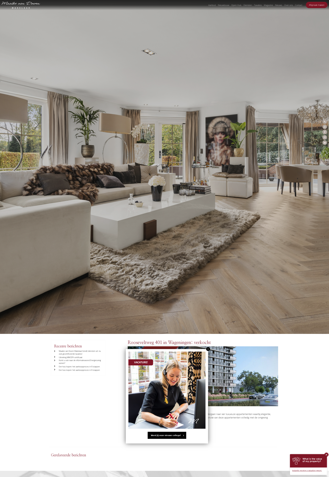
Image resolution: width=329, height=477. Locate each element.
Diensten (247, 5)
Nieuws (278, 5)
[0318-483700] (324, 121)
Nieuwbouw (223, 5)
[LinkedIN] (324, 142)
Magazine (268, 5)
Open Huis (236, 5)
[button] (208, 349)
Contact (298, 5)
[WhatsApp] (324, 126)
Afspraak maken (316, 4)
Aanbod (212, 5)
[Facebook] (324, 132)
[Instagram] (324, 137)
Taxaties (258, 5)
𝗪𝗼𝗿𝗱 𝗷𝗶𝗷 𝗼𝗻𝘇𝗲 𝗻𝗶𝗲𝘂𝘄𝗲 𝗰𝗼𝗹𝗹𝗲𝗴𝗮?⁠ (166, 435)
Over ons (288, 5)
